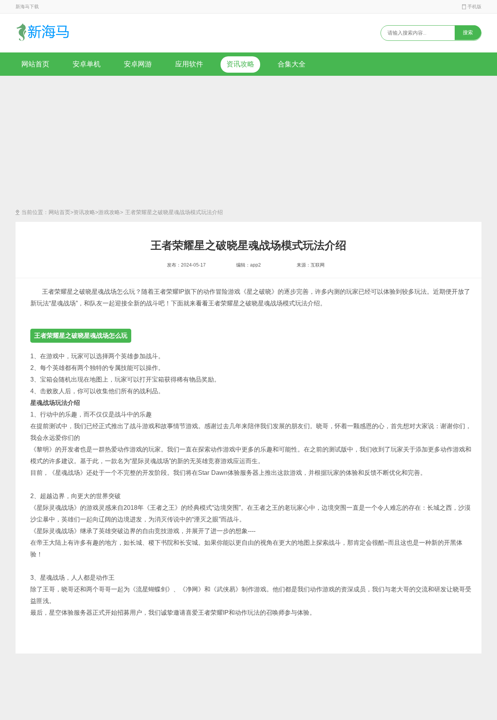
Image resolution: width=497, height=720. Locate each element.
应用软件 (189, 64)
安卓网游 (138, 64)
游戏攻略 (109, 212)
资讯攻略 (240, 64)
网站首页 (35, 64)
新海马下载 (27, 6)
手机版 (474, 6)
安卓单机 (87, 64)
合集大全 (292, 64)
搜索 (468, 32)
